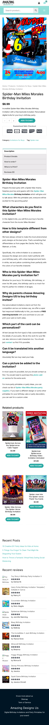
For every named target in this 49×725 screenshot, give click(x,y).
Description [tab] (9, 151)
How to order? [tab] (10, 162)
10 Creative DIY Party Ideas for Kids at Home (20, 546)
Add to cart (27, 120)
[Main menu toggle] (44, 10)
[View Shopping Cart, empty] (44, 3)
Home (4, 86)
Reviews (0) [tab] (9, 172)
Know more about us (24, 696)
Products (11, 86)
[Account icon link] (39, 3)
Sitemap (24, 699)
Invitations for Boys (24, 86)
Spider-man (34, 140)
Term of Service (24, 702)
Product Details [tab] (10, 156)
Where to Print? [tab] (10, 167)
